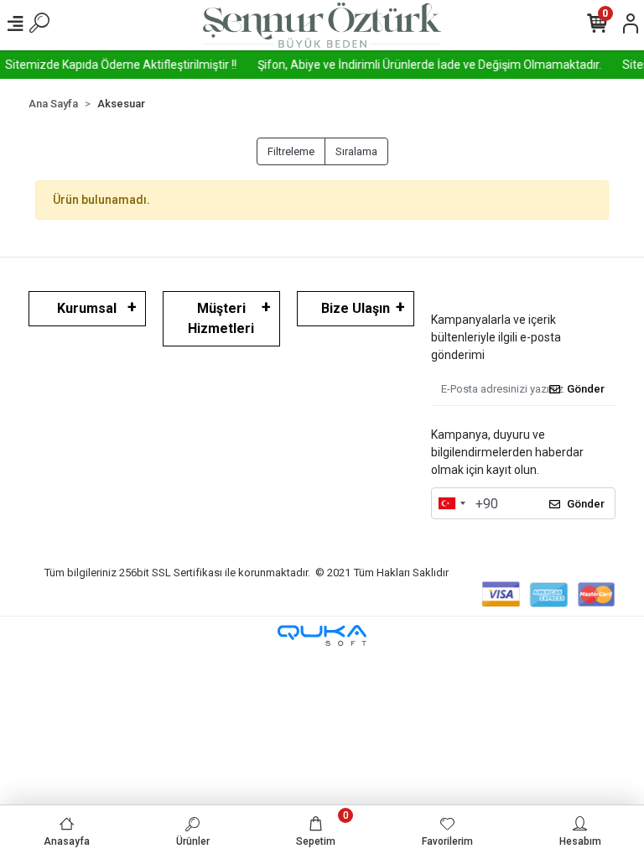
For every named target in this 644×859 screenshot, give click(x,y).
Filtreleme (290, 151)
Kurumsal (87, 308)
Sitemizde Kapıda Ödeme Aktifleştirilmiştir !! (115, 64)
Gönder (586, 389)
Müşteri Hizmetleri (221, 318)
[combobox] (451, 503)
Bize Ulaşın (355, 308)
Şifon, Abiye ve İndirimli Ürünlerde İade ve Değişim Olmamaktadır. (424, 64)
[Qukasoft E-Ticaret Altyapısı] (322, 635)
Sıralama (356, 151)
